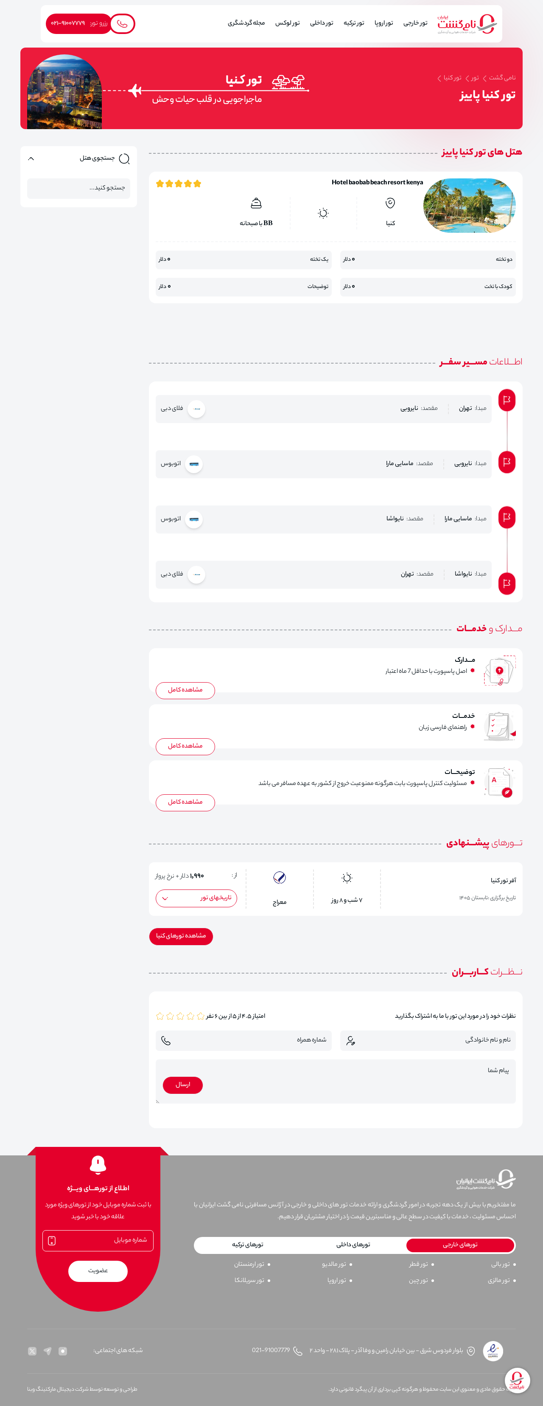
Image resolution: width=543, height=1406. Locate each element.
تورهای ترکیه (247, 1245)
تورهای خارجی (460, 1245)
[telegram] (47, 1351)
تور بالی (500, 1265)
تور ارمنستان (249, 1265)
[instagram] (63, 1351)
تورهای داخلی (353, 1245)
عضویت (98, 1271)
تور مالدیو (334, 1265)
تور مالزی (499, 1281)
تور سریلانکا (249, 1281)
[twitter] (32, 1351)
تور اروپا (336, 1281)
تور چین (418, 1281)
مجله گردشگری (246, 24)
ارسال (183, 1085)
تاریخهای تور (216, 898)
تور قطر (419, 1265)
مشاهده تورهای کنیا (181, 937)
